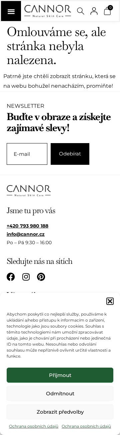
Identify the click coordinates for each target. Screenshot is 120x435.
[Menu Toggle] (11, 11)
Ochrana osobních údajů (33, 426)
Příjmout (60, 375)
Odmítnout (60, 393)
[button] (110, 301)
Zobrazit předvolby (60, 412)
